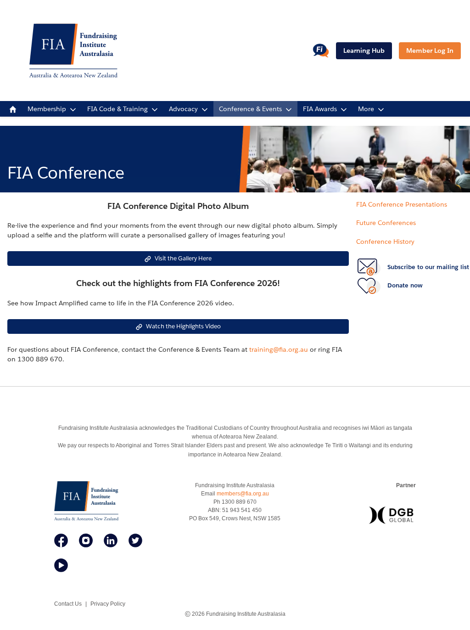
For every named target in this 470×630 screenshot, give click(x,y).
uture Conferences (387, 223)
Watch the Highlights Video (183, 326)
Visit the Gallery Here (183, 258)
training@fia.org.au (278, 349)
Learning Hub (364, 50)
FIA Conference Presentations (401, 204)
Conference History (385, 241)
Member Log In (429, 50)
